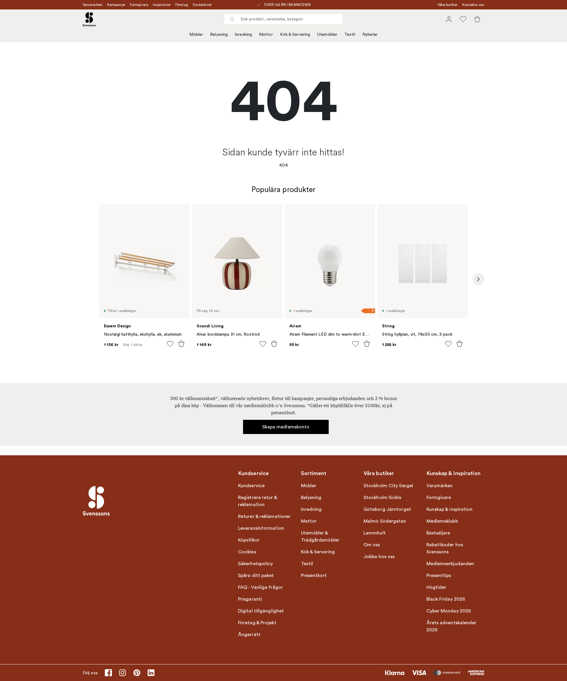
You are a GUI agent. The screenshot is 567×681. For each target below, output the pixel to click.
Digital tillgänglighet (261, 611)
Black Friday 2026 (445, 599)
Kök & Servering (295, 34)
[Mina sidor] (449, 19)
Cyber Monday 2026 (448, 611)
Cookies (247, 552)
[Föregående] (88, 279)
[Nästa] (478, 279)
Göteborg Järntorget (387, 509)
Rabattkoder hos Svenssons (444, 548)
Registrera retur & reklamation (257, 501)
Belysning (219, 34)
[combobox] (283, 19)
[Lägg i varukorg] (181, 343)
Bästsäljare (438, 533)
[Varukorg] (477, 19)
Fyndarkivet (202, 5)
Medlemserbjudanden (450, 563)
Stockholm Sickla (383, 497)
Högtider (436, 587)
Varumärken (92, 5)
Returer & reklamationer (264, 516)
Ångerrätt (249, 634)
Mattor (266, 34)
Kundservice (251, 485)
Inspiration (162, 5)
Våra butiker (447, 5)
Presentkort (314, 575)
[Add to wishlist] (170, 344)
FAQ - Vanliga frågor (260, 587)
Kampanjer (116, 5)
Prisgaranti (250, 599)
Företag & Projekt (257, 622)
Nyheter (370, 34)
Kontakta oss (473, 5)
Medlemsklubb (442, 521)
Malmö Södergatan (385, 521)
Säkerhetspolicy (255, 563)
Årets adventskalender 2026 (451, 626)
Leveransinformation (261, 528)
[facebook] (108, 672)
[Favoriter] (463, 19)
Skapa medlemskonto (286, 427)
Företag (181, 5)
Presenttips (438, 575)
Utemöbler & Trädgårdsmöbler (320, 536)
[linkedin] (150, 672)
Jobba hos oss (379, 556)
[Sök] (232, 19)
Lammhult (375, 533)
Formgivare (139, 5)
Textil (349, 34)
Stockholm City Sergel (388, 485)
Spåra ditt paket (256, 575)
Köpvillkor (249, 540)
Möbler (196, 34)
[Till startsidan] (89, 19)
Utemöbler (327, 34)
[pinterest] (136, 672)
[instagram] (122, 672)
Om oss (372, 544)
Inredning (243, 34)
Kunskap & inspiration (449, 509)
